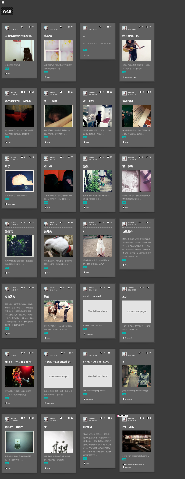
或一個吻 (127, 166)
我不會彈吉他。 (131, 35)
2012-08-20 (14, 29)
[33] (147, 222)
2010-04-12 (132, 420)
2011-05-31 (93, 225)
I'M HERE (128, 426)
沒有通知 (10, 296)
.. (84, 35)
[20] (108, 157)
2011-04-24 (14, 420)
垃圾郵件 (127, 231)
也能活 (48, 35)
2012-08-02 (54, 29)
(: (84, 231)
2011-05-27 (132, 225)
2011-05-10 (93, 290)
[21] (29, 352)
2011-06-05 (132, 159)
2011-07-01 (14, 159)
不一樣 (48, 166)
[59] (108, 26)
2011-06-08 (93, 159)
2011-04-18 (54, 420)
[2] (109, 352)
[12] (108, 92)
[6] (69, 352)
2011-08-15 (132, 29)
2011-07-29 (14, 94)
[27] (68, 92)
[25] (29, 287)
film (126, 467)
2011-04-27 (132, 355)
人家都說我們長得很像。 (19, 35)
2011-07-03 (54, 94)
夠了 (7, 166)
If (123, 361)
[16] (147, 157)
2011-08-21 (93, 29)
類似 (85, 166)
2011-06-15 (54, 159)
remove (87, 426)
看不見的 (88, 101)
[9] (109, 418)
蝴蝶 (46, 296)
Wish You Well (92, 296)
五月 (125, 296)
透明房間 (127, 101)
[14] (29, 157)
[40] (147, 26)
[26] (29, 26)
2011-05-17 (14, 290)
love (9, 73)
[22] (68, 157)
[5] (148, 92)
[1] (109, 287)
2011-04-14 (93, 420)
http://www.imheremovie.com (134, 464)
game (127, 77)
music (134, 77)
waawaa (13, 27)
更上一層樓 (50, 101)
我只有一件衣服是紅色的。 (20, 361)
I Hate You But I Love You (99, 361)
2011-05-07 (14, 355)
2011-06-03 (14, 225)
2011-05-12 (54, 290)
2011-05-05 (93, 355)
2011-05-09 (132, 290)
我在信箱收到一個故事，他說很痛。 (26, 101)
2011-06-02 (54, 225)
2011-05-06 (54, 355)
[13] (68, 26)
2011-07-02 (132, 94)
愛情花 (9, 231)
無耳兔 (48, 231)
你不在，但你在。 (15, 427)
